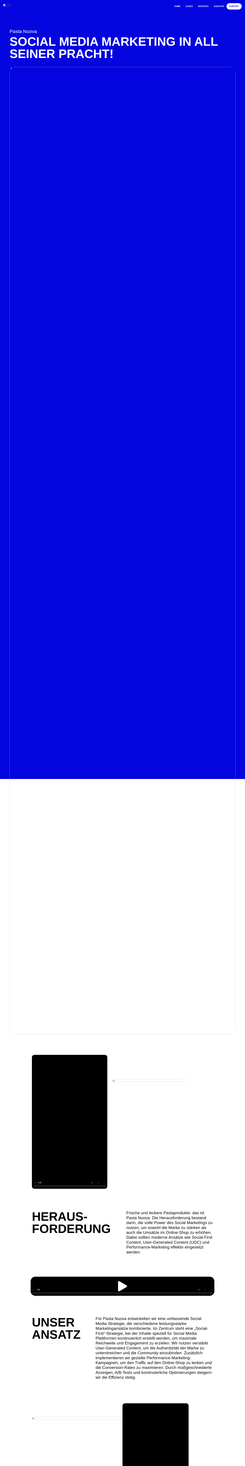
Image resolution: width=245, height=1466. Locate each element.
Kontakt (234, 6)
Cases (189, 6)
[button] (122, 1286)
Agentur (219, 6)
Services (203, 6)
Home (177, 6)
